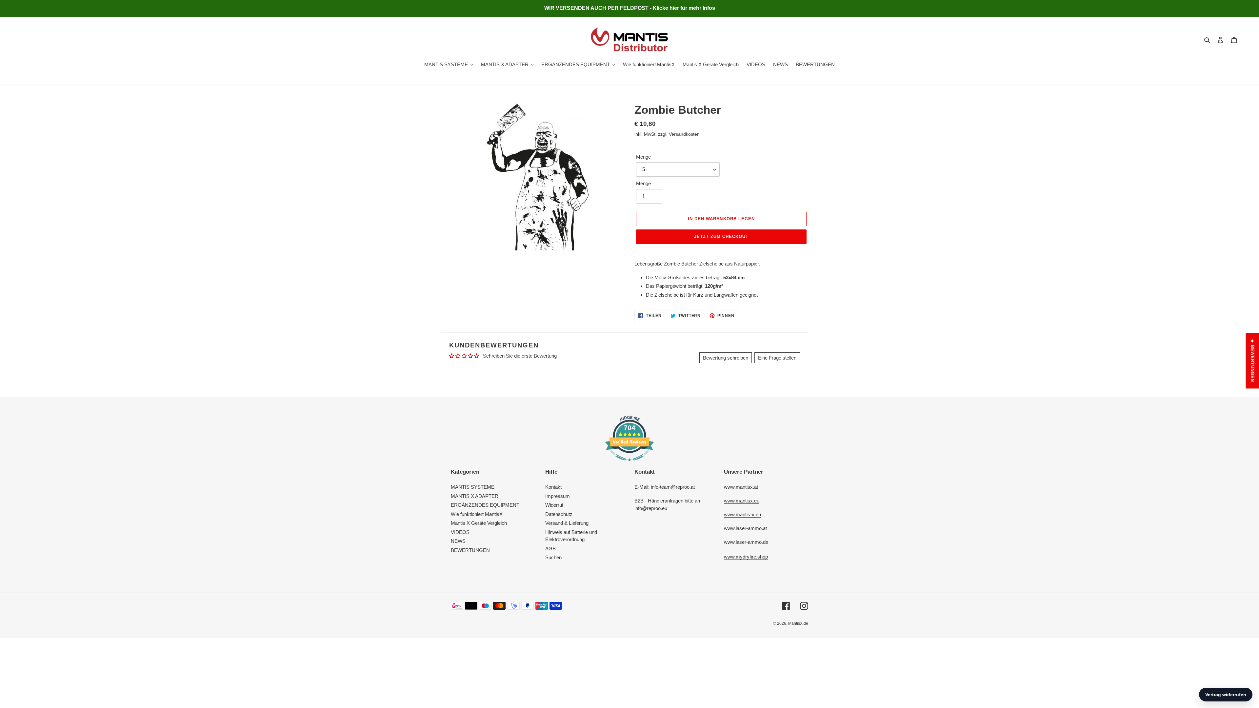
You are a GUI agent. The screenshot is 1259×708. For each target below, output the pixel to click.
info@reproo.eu (650, 508)
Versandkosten (684, 134)
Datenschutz (558, 514)
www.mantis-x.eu (742, 514)
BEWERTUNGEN (470, 550)
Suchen (553, 557)
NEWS (458, 541)
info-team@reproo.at (673, 487)
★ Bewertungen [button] (1252, 360)
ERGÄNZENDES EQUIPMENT (485, 505)
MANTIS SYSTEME (472, 487)
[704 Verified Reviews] (629, 464)
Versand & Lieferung (567, 523)
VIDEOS (460, 532)
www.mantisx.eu (741, 500)
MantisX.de (798, 623)
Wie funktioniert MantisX (477, 514)
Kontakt (553, 487)
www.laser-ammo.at (745, 528)
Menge (643, 157)
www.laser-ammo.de (746, 542)
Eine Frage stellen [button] (777, 358)
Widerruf (554, 505)
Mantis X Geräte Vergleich (479, 523)
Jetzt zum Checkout (721, 236)
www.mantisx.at (741, 487)
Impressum (557, 496)
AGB (550, 548)
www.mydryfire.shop (746, 557)
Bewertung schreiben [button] (725, 358)
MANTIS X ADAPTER (474, 496)
